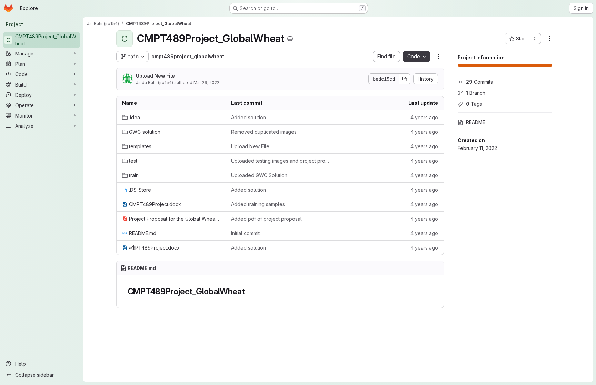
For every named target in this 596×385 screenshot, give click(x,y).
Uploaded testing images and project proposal (280, 161)
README (475, 122)
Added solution (248, 117)
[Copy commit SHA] (404, 78)
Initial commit (245, 233)
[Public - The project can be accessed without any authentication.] (290, 38)
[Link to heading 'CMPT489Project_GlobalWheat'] (249, 291)
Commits (479, 82)
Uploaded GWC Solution (259, 175)
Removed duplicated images (264, 132)
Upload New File (155, 76)
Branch (475, 93)
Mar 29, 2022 (206, 82)
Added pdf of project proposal (266, 219)
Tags (474, 104)
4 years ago (424, 117)
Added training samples (258, 204)
